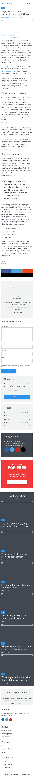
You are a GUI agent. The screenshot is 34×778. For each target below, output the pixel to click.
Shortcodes (4, 746)
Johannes (6, 3)
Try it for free (5, 761)
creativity (4, 263)
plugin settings (16, 703)
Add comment (5, 17)
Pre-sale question (6, 764)
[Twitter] (12, 449)
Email (3, 351)
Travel (6, 426)
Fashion (6, 416)
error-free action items (9, 71)
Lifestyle (6, 419)
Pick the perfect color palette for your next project (16, 555)
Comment (4, 326)
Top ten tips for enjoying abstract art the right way (14, 524)
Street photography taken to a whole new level (16, 586)
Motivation (7, 422)
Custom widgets (6, 749)
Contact (3, 752)
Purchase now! (5, 767)
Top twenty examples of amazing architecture (13, 617)
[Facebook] (6, 449)
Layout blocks (5, 737)
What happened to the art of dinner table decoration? (16, 678)
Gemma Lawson (17, 299)
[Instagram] (23, 449)
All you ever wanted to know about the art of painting (16, 648)
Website (3, 358)
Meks (10, 774)
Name (3, 343)
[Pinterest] (17, 449)
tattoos (11, 263)
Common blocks (6, 730)
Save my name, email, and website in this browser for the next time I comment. (17, 366)
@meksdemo (20, 692)
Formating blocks (6, 734)
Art (3, 8)
